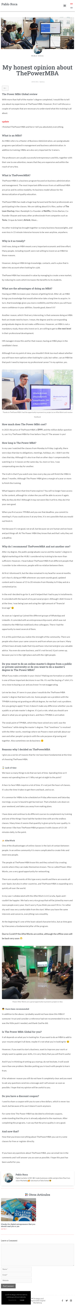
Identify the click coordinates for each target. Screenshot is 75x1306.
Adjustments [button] (12, 1300)
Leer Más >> (4, 1229)
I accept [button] (22, 1300)
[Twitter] (67, 1301)
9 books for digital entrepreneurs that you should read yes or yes (18, 1225)
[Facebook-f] (62, 1301)
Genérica (41, 82)
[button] (65, 6)
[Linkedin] (71, 1301)
